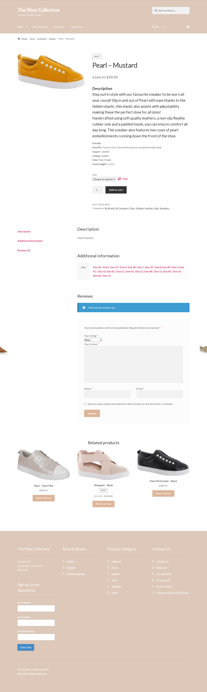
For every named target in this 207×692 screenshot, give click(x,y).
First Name (24, 602)
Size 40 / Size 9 (170, 267)
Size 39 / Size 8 (153, 267)
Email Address (26, 631)
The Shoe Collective (38, 10)
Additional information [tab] (30, 240)
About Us (59, 26)
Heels (114, 592)
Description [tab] (24, 231)
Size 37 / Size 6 (118, 267)
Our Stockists (40, 26)
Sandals (115, 573)
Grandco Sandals (75, 573)
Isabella (70, 567)
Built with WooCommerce (31, 673)
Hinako (52, 38)
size (94, 174)
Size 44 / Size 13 (153, 271)
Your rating (91, 335)
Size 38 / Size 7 (136, 267)
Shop (20, 26)
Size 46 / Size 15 (102, 275)
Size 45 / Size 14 (172, 271)
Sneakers (164, 208)
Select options (43, 498)
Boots (114, 567)
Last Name (23, 616)
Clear (125, 178)
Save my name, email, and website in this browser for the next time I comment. (130, 403)
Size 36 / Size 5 (101, 267)
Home (24, 38)
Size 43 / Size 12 (134, 271)
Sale (156, 208)
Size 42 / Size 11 (116, 271)
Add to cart (116, 189)
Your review (91, 344)
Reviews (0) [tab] (23, 250)
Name (88, 388)
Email (140, 388)
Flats (132, 208)
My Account (163, 580)
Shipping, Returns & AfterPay (172, 592)
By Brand (41, 38)
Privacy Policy (164, 586)
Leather (149, 208)
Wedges (116, 586)
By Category (122, 208)
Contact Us (76, 26)
